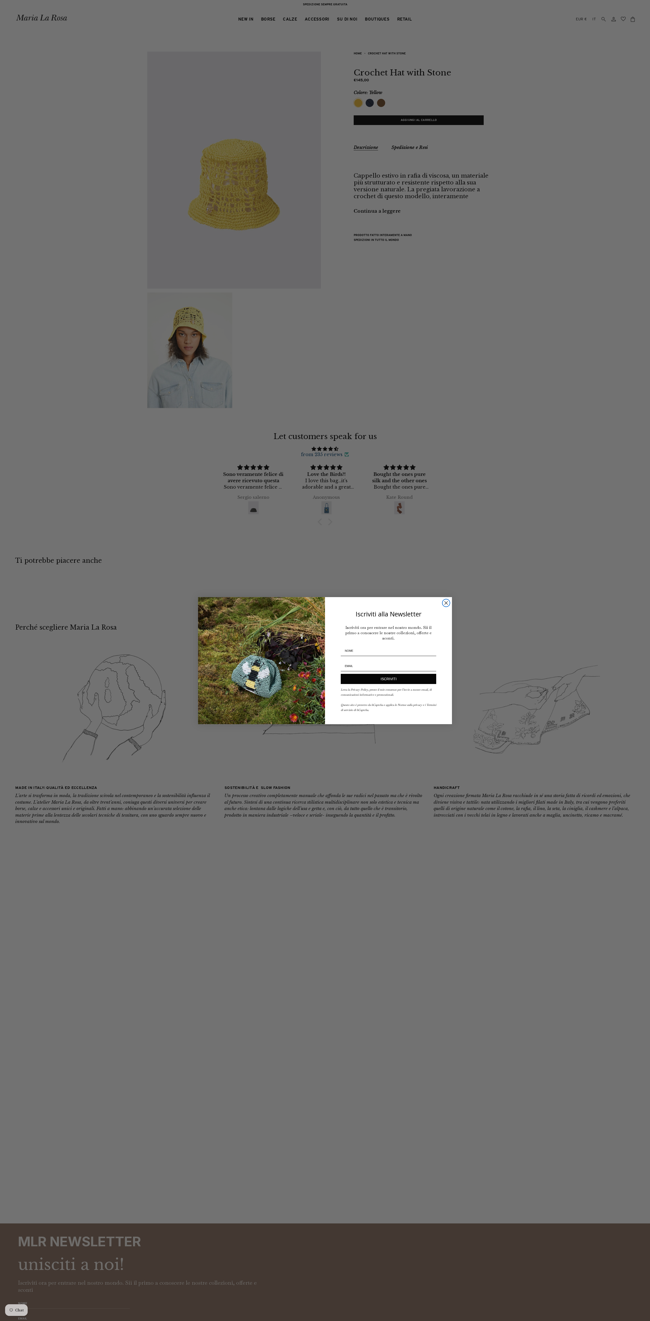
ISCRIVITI (389, 679)
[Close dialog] (446, 603)
